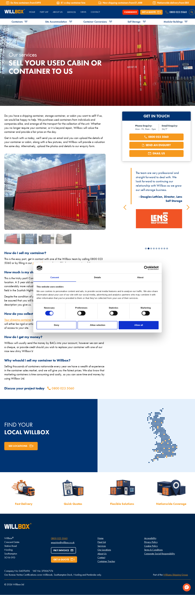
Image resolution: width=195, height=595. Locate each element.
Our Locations (104, 549)
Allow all (138, 325)
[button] (125, 207)
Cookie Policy (151, 545)
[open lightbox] (12, 239)
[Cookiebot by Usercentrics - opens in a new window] (146, 268)
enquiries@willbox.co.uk (63, 542)
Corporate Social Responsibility (159, 553)
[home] (14, 12)
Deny (56, 325)
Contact (101, 557)
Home (100, 538)
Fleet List (102, 542)
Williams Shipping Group (175, 574)
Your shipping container (17, 320)
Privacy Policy (151, 542)
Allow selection (97, 325)
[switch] (81, 313)
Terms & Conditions (153, 549)
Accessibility (150, 538)
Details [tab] (97, 277)
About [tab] (140, 277)
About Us (102, 553)
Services (71, 12)
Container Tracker (106, 561)
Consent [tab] (54, 277)
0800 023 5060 (59, 538)
